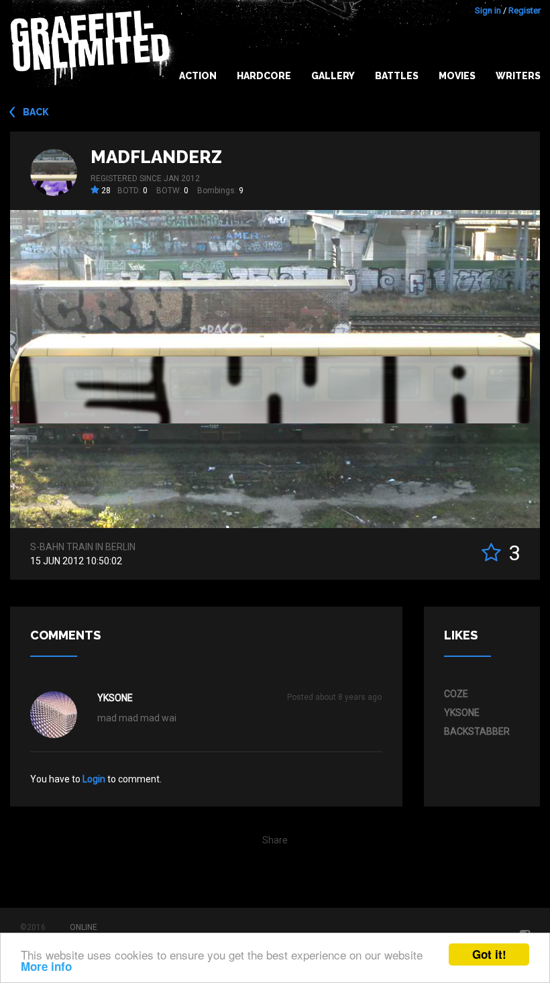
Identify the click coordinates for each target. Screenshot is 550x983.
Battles (397, 75)
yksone (115, 697)
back (36, 112)
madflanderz (156, 157)
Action (198, 75)
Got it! (489, 954)
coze (456, 693)
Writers (518, 75)
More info (46, 966)
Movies (457, 75)
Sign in (488, 10)
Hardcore (264, 75)
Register (524, 10)
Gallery (333, 75)
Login (93, 779)
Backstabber (477, 731)
